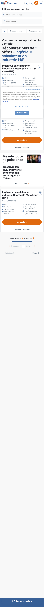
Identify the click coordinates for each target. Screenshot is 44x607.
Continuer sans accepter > (34, 89)
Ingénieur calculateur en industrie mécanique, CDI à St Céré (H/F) (19, 68)
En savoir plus (21, 184)
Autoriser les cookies (22, 112)
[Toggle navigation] (41, 3)
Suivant (35, 253)
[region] (22, 102)
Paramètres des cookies (22, 107)
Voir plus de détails (22, 147)
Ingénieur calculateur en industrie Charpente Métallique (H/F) (20, 195)
